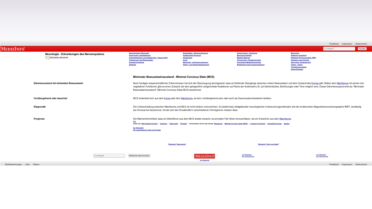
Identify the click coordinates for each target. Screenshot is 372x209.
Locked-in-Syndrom (257, 123)
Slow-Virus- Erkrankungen (301, 62)
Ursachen (163, 123)
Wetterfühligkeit (297, 69)
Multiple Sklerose (243, 58)
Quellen (287, 123)
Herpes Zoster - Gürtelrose (247, 53)
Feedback (334, 43)
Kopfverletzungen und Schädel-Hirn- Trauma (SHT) (148, 58)
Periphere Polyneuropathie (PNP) (303, 58)
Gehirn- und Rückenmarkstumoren (196, 65)
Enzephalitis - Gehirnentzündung (195, 53)
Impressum (347, 43)
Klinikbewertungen (13, 164)
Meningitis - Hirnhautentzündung (195, 62)
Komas (315, 83)
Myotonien (295, 53)
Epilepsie (132, 65)
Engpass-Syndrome (136, 62)
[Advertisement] (186, 20)
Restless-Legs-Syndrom (300, 60)
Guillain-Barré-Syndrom (192, 55)
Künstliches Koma (274, 123)
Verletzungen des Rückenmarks (141, 60)
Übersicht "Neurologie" (177, 144)
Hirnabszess (187, 58)
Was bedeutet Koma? (149, 123)
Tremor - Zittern (297, 65)
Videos (36, 164)
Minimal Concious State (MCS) (236, 123)
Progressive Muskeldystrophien (249, 62)
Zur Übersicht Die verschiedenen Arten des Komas (147, 129)
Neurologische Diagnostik (139, 53)
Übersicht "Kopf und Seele (268, 144)
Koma (185, 60)
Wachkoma (342, 83)
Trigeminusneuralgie (298, 67)
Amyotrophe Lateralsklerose (140, 55)
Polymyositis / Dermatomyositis (249, 60)
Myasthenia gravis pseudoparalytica (250, 65)
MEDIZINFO (13, 49)
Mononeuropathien (244, 55)
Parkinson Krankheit (298, 55)
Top (134, 121)
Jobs (27, 164)
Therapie (183, 123)
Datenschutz (361, 43)
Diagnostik (174, 123)
